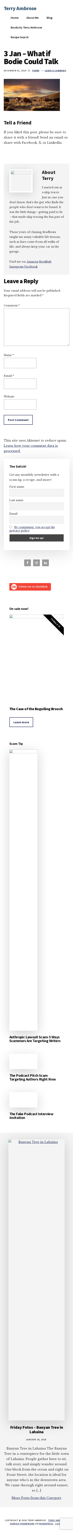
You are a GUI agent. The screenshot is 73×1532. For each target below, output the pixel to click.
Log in (59, 1523)
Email (9, 375)
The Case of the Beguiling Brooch (36, 708)
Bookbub (45, 261)
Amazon (32, 261)
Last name (16, 500)
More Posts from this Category (36, 1498)
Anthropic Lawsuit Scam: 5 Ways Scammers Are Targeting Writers (35, 1039)
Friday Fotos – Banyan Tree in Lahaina (36, 1429)
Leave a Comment (55, 70)
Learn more (21, 722)
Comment (12, 305)
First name (16, 486)
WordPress (46, 1523)
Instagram (16, 266)
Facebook (31, 266)
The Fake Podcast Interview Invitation (31, 1115)
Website (9, 396)
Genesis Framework (22, 1523)
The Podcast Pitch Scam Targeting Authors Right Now (32, 1077)
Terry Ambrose (20, 8)
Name (9, 355)
